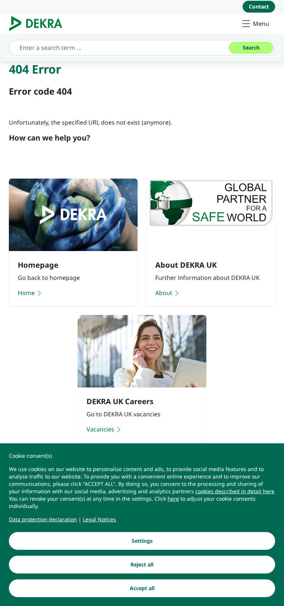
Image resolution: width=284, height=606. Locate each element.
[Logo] (38, 23)
